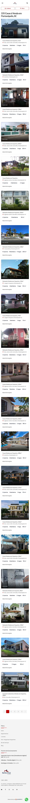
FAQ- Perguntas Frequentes (8, 739)
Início (2, 730)
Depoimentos (4, 733)
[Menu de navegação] (3, 3)
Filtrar (23, 8)
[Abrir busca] (27, 3)
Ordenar (8, 8)
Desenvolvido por (11, 799)
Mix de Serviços (5, 742)
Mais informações (7, 49)
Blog (2, 745)
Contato (3, 736)
